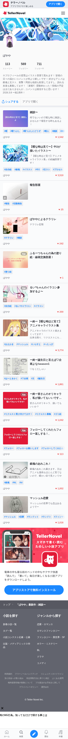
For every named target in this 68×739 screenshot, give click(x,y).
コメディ (41, 663)
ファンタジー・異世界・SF (51, 637)
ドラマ (40, 656)
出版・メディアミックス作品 (16, 645)
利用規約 (8, 674)
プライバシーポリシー (28, 687)
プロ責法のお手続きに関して (48, 683)
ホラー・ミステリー (47, 643)
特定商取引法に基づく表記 (37, 678)
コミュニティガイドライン (52, 674)
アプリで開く (55, 4)
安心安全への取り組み (14, 678)
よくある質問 (57, 678)
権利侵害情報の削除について (20, 683)
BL (38, 650)
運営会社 (45, 687)
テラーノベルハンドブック (26, 674)
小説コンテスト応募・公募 (16, 637)
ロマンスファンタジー (48, 630)
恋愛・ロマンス (45, 624)
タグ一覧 (7, 630)
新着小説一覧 (10, 624)
